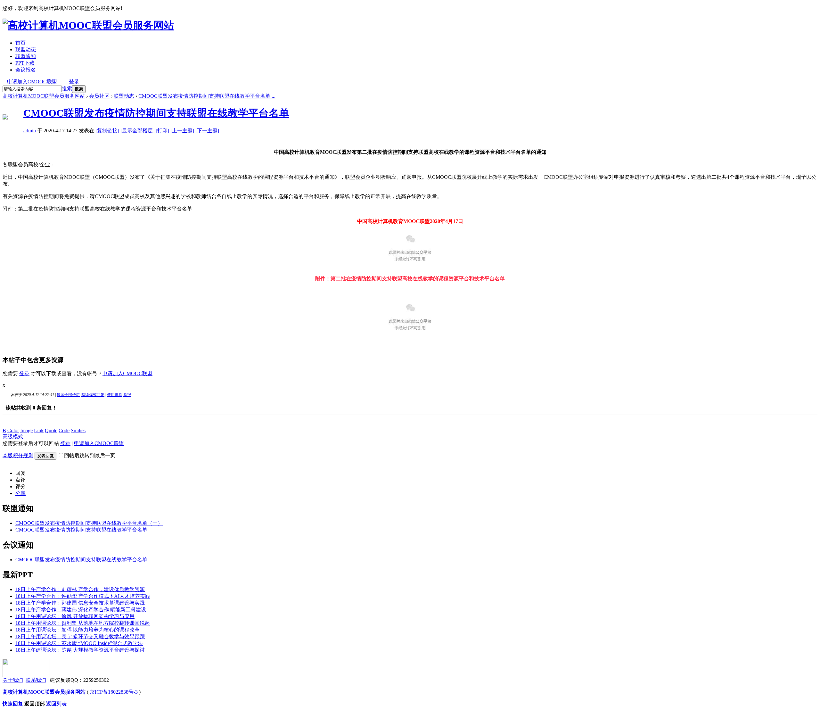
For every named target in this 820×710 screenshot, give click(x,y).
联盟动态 (25, 49)
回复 (100, 394)
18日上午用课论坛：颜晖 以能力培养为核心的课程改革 (77, 629)
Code (64, 430)
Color (13, 430)
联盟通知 (25, 56)
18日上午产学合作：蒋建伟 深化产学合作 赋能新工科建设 (80, 609)
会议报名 (25, 69)
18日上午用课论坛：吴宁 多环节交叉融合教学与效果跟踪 (80, 636)
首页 (20, 42)
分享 (20, 493)
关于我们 (13, 680)
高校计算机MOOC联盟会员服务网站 (44, 96)
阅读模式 (89, 394)
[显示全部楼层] (137, 130)
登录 (74, 81)
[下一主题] (207, 130)
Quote (51, 430)
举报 (127, 394)
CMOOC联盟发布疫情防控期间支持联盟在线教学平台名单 (156, 113)
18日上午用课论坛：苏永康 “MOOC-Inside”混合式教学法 (79, 643)
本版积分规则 (18, 455)
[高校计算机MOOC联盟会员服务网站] (88, 25)
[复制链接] (107, 130)
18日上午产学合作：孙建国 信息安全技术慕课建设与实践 (80, 603)
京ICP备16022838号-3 (114, 692)
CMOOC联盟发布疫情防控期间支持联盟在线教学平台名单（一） (89, 523)
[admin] (5, 117)
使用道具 (114, 394)
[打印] (162, 130)
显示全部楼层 (68, 394)
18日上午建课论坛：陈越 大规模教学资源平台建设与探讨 (80, 650)
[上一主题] (182, 130)
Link (39, 430)
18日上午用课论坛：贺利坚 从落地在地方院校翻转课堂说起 (82, 623)
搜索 (67, 88)
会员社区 (99, 96)
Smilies (78, 430)
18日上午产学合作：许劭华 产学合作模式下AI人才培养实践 (82, 596)
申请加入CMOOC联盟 (32, 81)
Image (26, 430)
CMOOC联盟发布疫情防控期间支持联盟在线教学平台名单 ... (206, 96)
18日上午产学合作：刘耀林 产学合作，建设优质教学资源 (80, 589)
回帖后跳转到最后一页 (89, 455)
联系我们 (36, 680)
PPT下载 (25, 63)
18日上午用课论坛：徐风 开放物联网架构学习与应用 (75, 616)
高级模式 (13, 436)
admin (29, 130)
